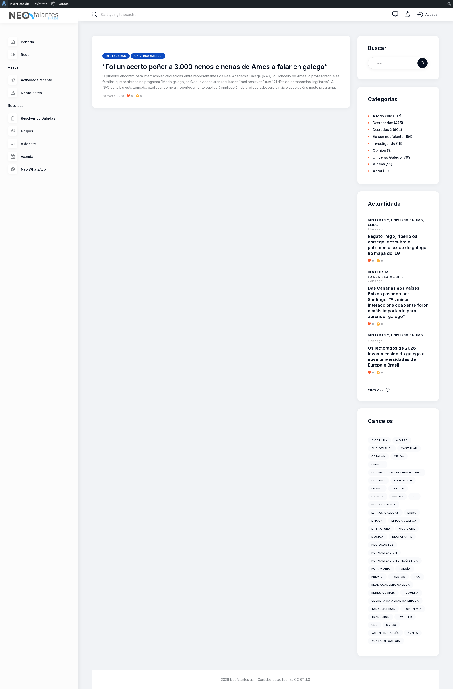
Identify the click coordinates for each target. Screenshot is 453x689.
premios (399, 576)
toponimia (413, 608)
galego (398, 488)
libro (412, 512)
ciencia (377, 464)
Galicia (377, 496)
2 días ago (375, 281)
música (377, 536)
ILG (414, 496)
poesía (405, 568)
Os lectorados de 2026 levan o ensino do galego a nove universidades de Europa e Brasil (396, 356)
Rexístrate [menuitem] (40, 4)
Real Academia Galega (390, 584)
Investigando (384, 143)
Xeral (377, 171)
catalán (378, 456)
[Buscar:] (398, 63)
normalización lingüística (394, 560)
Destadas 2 (382, 129)
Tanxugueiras (383, 608)
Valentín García (385, 633)
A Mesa (402, 440)
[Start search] (94, 14)
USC (374, 624)
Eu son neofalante (388, 136)
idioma (398, 496)
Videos (379, 164)
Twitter (405, 616)
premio (377, 576)
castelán (409, 448)
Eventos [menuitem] (63, 4)
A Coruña (379, 440)
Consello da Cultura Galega (396, 472)
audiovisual (381, 448)
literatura (380, 528)
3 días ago (375, 341)
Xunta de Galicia (385, 641)
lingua (377, 520)
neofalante (402, 536)
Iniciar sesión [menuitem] (19, 4)
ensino (377, 488)
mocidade (407, 528)
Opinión (379, 150)
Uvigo (391, 624)
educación (403, 480)
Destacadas (116, 55)
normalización (384, 552)
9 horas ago (376, 229)
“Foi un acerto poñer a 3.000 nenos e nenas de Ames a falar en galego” (215, 67)
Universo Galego (148, 55)
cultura (378, 480)
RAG (417, 576)
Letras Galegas (385, 512)
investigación (383, 504)
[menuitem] (4, 4)
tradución (380, 616)
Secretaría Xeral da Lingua (395, 600)
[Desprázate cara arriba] (446, 676)
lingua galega (403, 520)
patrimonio (380, 568)
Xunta (413, 633)
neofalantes (382, 544)
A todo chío (382, 116)
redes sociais (383, 592)
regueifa (411, 592)
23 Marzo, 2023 (113, 96)
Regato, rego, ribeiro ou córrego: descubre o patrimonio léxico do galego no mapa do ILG (397, 245)
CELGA (399, 456)
